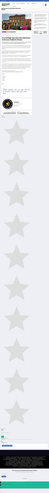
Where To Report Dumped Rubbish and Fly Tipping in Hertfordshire (15, 461)
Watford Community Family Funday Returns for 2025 (12, 465)
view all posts (16, 105)
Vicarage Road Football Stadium (26, 458)
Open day (19, 33)
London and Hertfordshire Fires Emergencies (39, 459)
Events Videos (15, 459)
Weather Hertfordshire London (24, 456)
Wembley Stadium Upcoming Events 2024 (37, 463)
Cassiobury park (8, 33)
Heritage (15, 33)
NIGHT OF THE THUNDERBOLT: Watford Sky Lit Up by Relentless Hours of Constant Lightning (40, 21)
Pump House (20, 52)
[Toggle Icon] (46, 5)
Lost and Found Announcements (10, 462)
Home (14, 3)
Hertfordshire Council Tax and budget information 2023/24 (34, 461)
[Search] (42, 5)
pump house (26, 33)
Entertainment (34, 3)
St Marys (6, 52)
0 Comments (15, 35)
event (12, 33)
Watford (5, 34)
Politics (28, 3)
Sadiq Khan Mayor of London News (24, 464)
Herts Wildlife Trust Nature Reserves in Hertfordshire (23, 462)
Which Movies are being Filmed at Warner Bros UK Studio (13, 458)
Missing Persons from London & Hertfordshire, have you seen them (30, 460)
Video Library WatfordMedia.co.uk (7, 459)
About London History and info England (11, 457)
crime (17, 3)
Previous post (14, 111)
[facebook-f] (47, 0)
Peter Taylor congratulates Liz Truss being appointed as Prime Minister (23, 113)
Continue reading (24, 478)
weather (14, 6)
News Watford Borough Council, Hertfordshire (24, 457)
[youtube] (43, 0)
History (17, 33)
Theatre (3, 34)
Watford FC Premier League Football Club (12, 464)
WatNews (4, 35)
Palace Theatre (22, 33)
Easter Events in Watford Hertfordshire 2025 (36, 464)
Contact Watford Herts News (15, 456)
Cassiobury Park (23, 56)
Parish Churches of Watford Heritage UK (37, 457)
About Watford (8, 456)
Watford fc (4, 33)
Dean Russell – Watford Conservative (14, 460)
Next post (18, 111)
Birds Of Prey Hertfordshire (24, 465)
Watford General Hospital (33, 456)
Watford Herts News (20, 467)
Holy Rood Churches (14, 52)
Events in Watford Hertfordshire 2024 (37, 462)
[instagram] (44, 0)
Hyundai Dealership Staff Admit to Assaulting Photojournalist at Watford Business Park (40, 25)
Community (23, 3)
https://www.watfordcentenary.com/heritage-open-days (12, 71)
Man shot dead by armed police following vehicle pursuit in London (9, 113)
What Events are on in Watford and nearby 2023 (25, 459)
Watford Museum (8, 34)
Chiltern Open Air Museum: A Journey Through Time (36, 465)
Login (2, 429)
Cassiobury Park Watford (42, 456)
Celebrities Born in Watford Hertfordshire (38, 458)
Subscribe (3, 476)
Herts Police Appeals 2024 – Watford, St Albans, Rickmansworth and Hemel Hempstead (17, 463)
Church (11, 33)
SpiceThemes (29, 467)
